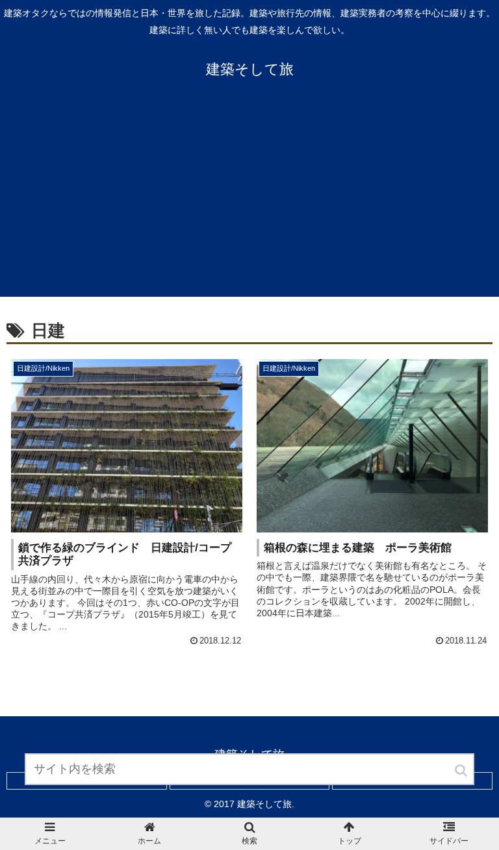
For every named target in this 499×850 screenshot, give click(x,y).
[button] (462, 770)
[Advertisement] (249, 199)
